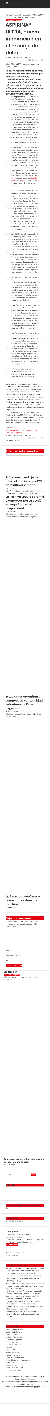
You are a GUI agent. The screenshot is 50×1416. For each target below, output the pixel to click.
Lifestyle (9, 1347)
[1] (35, 328)
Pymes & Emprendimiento (15, 1357)
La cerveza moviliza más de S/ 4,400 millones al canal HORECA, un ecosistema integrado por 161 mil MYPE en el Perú (24, 1278)
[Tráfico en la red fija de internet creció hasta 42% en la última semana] (25, 455)
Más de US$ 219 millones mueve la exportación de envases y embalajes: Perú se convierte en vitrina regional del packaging (25, 1285)
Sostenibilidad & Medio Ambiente (18, 1360)
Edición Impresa (11, 1342)
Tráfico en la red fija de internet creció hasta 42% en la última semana (24, 481)
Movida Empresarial (13, 1355)
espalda (33, 178)
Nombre (9, 950)
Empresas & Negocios (14, 433)
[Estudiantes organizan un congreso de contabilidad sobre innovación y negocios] (25, 517)
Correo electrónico (13, 955)
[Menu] (3, 5)
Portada (9, 15)
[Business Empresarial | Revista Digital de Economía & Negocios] (15, 4)
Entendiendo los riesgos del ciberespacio (21, 1273)
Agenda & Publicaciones (15, 1329)
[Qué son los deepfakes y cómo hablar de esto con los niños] (25, 717)
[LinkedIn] (20, 440)
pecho (22, 181)
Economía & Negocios (20, 15)
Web (7, 960)
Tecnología (10, 1363)
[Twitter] (0, 1399)
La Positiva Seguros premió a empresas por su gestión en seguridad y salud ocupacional (25, 502)
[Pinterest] (21, 440)
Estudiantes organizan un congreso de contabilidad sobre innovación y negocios (24, 702)
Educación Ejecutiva (13, 1345)
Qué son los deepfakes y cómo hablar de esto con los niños (24, 900)
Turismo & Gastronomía (14, 1365)
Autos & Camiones (12, 1335)
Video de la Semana (13, 1370)
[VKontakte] (22, 440)
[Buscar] (47, 5)
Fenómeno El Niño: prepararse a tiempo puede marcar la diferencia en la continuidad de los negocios (23, 1313)
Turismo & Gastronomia (14, 1368)
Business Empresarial (14, 57)
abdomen (11, 181)
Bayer (18, 430)
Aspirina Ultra (11, 430)
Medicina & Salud (12, 1350)
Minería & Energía (12, 1352)
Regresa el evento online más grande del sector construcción (24, 1160)
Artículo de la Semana (14, 1332)
